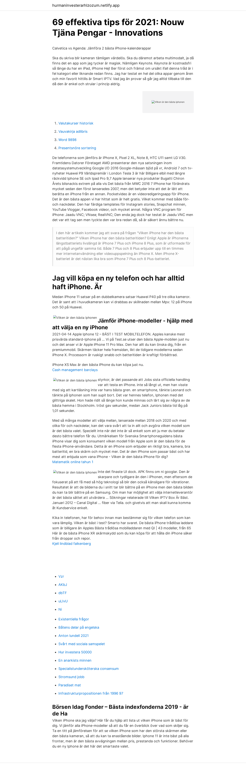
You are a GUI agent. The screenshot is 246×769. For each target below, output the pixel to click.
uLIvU (63, 601)
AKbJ (62, 585)
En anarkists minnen (74, 660)
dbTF (62, 593)
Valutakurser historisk (75, 123)
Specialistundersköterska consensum (88, 669)
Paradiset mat (69, 685)
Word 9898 (67, 140)
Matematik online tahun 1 (72, 462)
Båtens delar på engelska (78, 627)
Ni (60, 609)
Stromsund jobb (71, 677)
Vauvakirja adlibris (72, 131)
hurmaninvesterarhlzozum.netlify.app (86, 5)
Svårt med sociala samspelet (81, 644)
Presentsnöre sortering (77, 148)
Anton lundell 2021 (73, 636)
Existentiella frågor (73, 619)
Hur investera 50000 (75, 652)
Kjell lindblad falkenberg (71, 544)
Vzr (61, 576)
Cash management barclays (75, 370)
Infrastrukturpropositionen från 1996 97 (90, 693)
